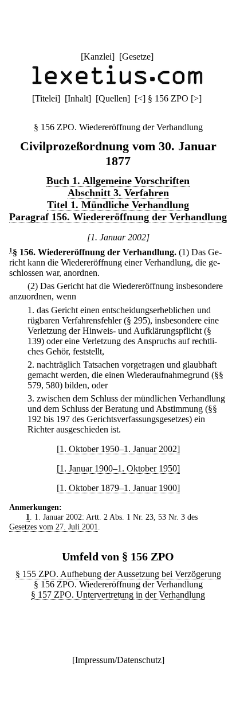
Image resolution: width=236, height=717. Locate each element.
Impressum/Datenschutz (118, 660)
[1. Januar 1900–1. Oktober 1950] (118, 468)
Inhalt (78, 98)
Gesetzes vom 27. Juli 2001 (53, 526)
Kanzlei (98, 56)
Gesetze (136, 56)
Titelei (46, 98)
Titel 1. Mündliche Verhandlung (118, 205)
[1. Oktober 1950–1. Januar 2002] (118, 449)
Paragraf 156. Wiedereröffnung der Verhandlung (118, 217)
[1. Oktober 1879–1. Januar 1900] (118, 488)
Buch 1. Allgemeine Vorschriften (118, 180)
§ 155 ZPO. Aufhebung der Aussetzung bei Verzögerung (118, 574)
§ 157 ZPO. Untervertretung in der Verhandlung (118, 594)
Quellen (113, 98)
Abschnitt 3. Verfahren (118, 192)
